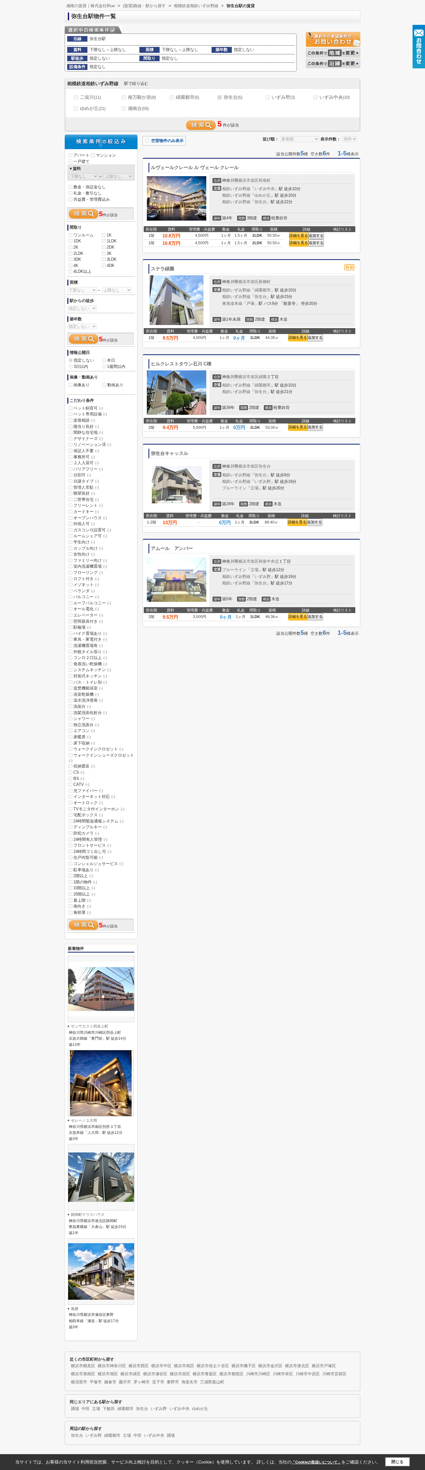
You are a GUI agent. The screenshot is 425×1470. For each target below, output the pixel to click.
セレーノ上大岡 (84, 1120)
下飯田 (109, 1409)
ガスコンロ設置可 (92, 530)
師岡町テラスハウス (88, 1214)
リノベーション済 (92, 444)
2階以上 (83, 875)
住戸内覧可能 (88, 857)
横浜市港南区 (83, 1374)
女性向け (84, 554)
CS (78, 772)
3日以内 (81, 366)
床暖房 (82, 737)
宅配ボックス (88, 815)
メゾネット (86, 584)
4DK (110, 265)
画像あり (81, 384)
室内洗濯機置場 (90, 566)
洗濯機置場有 (88, 645)
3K (109, 253)
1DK (77, 241)
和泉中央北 (269, 561)
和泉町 (265, 180)
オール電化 (86, 609)
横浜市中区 (161, 1366)
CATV (81, 784)
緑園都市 (187, 97)
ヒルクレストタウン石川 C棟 (181, 363)
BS (78, 778)
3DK (77, 259)
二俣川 (90, 97)
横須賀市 (79, 1382)
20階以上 (84, 894)
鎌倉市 (110, 1382)
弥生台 (233, 97)
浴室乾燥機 (86, 694)
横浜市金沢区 (270, 1366)
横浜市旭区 (108, 1374)
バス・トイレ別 (90, 682)
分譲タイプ (86, 481)
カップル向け (88, 548)
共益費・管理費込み (91, 199)
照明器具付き (88, 621)
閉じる (397, 1461)
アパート (81, 155)
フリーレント (88, 505)
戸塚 (250, 303)
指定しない (84, 360)
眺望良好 (84, 493)
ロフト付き (86, 578)
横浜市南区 (184, 1366)
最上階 (82, 900)
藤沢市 (125, 1382)
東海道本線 (232, 303)
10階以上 (84, 888)
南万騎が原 (142, 97)
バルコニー (86, 596)
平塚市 (96, 1382)
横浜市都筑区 (231, 1374)
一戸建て (81, 161)
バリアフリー (88, 469)
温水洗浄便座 (88, 700)
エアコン (84, 730)
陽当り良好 (86, 426)
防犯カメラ (86, 833)
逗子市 (158, 1382)
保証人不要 (86, 450)
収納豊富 (84, 766)
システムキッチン (92, 669)
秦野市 (173, 1382)
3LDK (112, 259)
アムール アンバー (172, 548)
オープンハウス (90, 517)
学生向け (84, 542)
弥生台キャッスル (169, 453)
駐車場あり (86, 870)
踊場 (75, 1409)
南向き (82, 906)
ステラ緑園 (162, 268)
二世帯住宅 (86, 499)
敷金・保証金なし (89, 187)
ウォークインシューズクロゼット (101, 758)
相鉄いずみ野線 (236, 188)
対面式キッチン (90, 676)
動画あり (115, 384)
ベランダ (84, 590)
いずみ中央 (335, 97)
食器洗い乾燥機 (90, 664)
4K (75, 265)
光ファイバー (88, 790)
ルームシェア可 (90, 536)
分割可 (82, 475)
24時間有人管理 (90, 839)
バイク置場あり (90, 633)
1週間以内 (116, 366)
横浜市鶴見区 (83, 1366)
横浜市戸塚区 (324, 1366)
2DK (110, 247)
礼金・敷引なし (87, 193)
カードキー (86, 511)
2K (75, 247)
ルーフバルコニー (92, 603)
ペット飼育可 (88, 408)
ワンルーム (83, 235)
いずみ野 (283, 97)
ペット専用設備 (90, 414)
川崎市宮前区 (334, 1374)
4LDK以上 (82, 271)
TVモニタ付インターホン (98, 809)
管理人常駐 (86, 487)
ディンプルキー (90, 827)
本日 (111, 360)
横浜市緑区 (130, 1374)
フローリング (88, 572)
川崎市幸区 (283, 1374)
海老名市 (189, 1382)
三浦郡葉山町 (212, 1382)
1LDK (112, 241)
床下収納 (84, 743)
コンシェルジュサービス (98, 863)
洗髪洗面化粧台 (90, 712)
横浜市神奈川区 (112, 1366)
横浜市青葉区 (205, 1374)
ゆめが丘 (92, 108)
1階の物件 (85, 882)
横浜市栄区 (180, 1374)
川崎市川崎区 (258, 1374)
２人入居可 (86, 462)
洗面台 (82, 706)
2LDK (78, 253)
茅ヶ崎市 (141, 1382)
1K (109, 235)
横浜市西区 (138, 1366)
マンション (106, 155)
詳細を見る (298, 235)
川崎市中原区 (308, 1374)
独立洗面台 (86, 724)
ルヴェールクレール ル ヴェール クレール (195, 167)
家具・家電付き (90, 639)
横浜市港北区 (297, 1366)
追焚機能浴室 (88, 688)
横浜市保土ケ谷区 (213, 1366)
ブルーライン (234, 488)
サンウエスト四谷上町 (89, 1026)
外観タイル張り (90, 651)
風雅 (74, 1309)
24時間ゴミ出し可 (92, 851)
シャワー (84, 718)
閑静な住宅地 (88, 432)
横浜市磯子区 (243, 1366)
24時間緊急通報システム (98, 821)
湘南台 (138, 108)
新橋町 (265, 281)
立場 (254, 488)
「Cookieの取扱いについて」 (316, 1462)
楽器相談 (84, 420)
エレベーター (88, 615)
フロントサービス (92, 845)
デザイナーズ (88, 438)
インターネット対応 (94, 796)
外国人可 (84, 523)
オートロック (88, 802)
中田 (86, 1409)
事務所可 (84, 457)
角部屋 (82, 912)
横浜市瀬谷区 (155, 1374)
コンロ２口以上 (90, 657)
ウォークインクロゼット (98, 749)
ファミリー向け (90, 560)
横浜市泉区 (248, 180)
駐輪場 (82, 627)
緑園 (263, 376)
